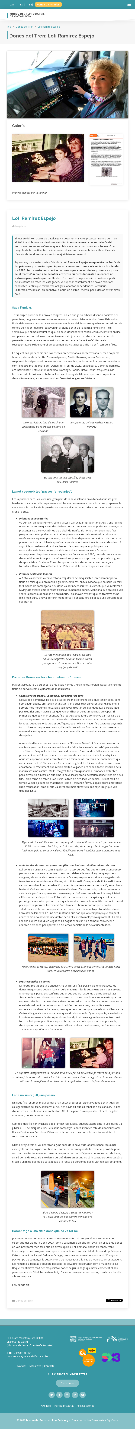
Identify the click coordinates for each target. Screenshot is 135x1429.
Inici (9, 26)
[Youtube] (82, 1395)
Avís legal (46, 1405)
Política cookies (85, 1405)
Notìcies (22, 1366)
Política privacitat (64, 1405)
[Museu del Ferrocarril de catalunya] (86, 1339)
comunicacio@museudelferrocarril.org (28, 1356)
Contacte (49, 1366)
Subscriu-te (67, 1383)
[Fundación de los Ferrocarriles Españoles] (117, 1338)
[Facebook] (59, 1395)
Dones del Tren (24, 26)
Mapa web (35, 1366)
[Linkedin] (75, 1395)
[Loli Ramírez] (48, 155)
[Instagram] (67, 1395)
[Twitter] (52, 1395)
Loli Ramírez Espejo (49, 26)
